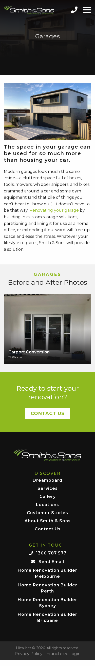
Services (47, 489)
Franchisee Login (64, 654)
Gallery (48, 497)
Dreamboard (47, 480)
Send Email (51, 561)
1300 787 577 (51, 553)
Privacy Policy (29, 654)
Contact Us (48, 413)
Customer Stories (47, 513)
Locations (47, 505)
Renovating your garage (54, 210)
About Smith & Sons (48, 521)
